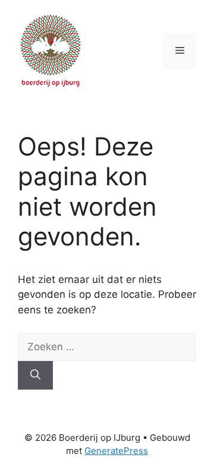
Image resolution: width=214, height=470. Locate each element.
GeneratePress (116, 450)
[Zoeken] (35, 375)
